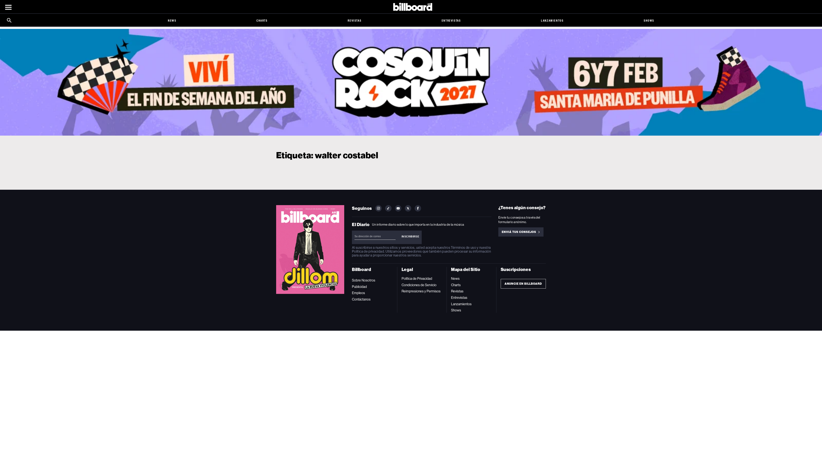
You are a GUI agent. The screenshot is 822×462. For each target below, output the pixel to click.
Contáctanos (361, 299)
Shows (649, 20)
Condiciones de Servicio (419, 285)
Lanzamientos (552, 20)
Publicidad (359, 287)
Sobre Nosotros (363, 280)
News (172, 20)
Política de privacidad (368, 251)
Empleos (358, 293)
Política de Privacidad (417, 279)
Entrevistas (451, 20)
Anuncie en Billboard (523, 283)
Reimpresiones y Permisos (421, 291)
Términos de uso (463, 248)
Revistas (354, 20)
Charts (262, 20)
